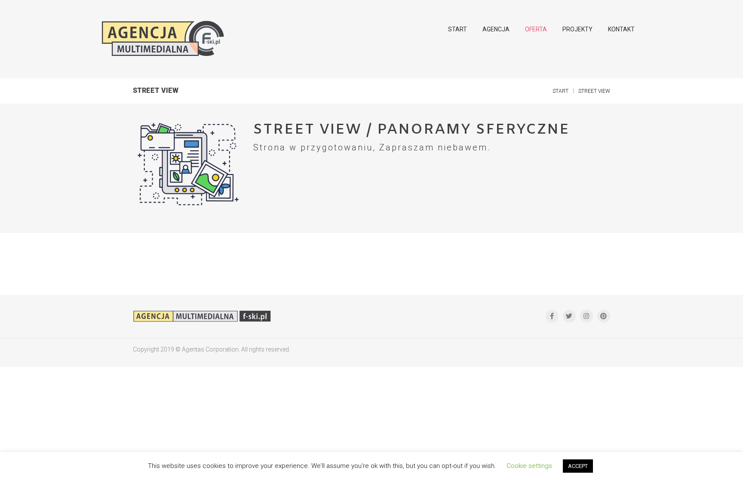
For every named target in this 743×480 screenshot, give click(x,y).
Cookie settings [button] (529, 466)
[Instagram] (586, 316)
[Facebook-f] (552, 316)
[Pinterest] (603, 316)
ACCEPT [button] (578, 466)
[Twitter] (569, 316)
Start (560, 91)
